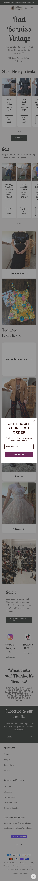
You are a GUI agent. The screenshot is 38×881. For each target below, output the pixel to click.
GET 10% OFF (19, 454)
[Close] (34, 420)
